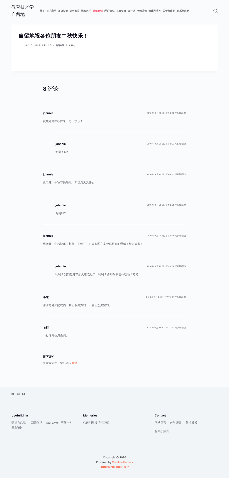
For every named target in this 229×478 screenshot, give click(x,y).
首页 (42, 10)
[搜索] (215, 11)
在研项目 (121, 10)
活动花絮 (142, 10)
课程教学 (86, 10)
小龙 (46, 297)
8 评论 (72, 45)
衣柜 (46, 327)
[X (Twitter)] (18, 394)
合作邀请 (175, 422)
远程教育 (75, 10)
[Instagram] (23, 394)
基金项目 (17, 427)
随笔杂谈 (98, 10)
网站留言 (160, 422)
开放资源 (63, 10)
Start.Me (52, 422)
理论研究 (109, 10)
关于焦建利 (169, 10)
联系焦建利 (183, 10)
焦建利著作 (154, 10)
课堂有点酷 (18, 422)
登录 (74, 363)
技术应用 (51, 10)
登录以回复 (181, 113)
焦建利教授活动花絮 (96, 422)
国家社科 (66, 422)
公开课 (131, 10)
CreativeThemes (122, 462)
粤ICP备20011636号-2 (114, 467)
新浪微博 (36, 422)
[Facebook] (12, 394)
